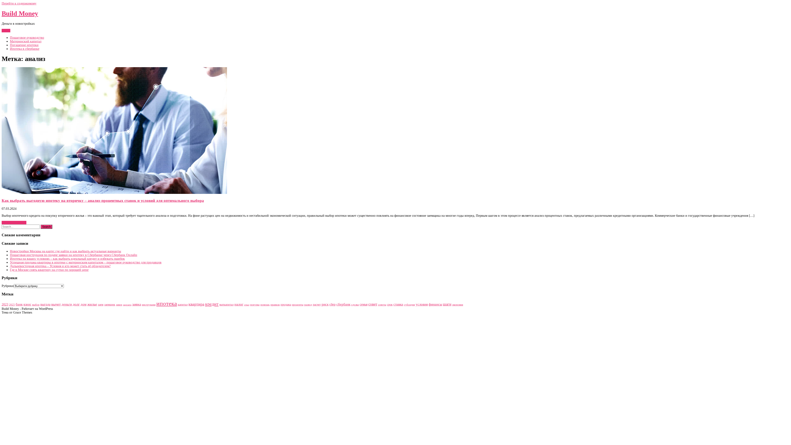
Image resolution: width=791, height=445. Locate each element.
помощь (265, 304)
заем (100, 304)
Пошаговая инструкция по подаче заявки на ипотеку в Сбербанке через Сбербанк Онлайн (73, 255)
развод (308, 304)
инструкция (149, 304)
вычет (56, 304)
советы (382, 304)
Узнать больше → (14, 222)
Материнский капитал (25, 41)
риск (325, 304)
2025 (12, 304)
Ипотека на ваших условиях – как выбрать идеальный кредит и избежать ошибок (67, 258)
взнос (27, 304)
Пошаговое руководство (27, 37)
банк (19, 304)
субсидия (409, 304)
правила (275, 304)
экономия (457, 304)
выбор (36, 304)
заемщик (109, 304)
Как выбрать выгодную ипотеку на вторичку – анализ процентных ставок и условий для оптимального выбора (103, 200)
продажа (286, 304)
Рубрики (8, 286)
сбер (332, 304)
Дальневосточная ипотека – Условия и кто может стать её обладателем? (60, 266)
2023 (5, 304)
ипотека (166, 303)
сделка (355, 304)
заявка (136, 304)
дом (84, 304)
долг (76, 304)
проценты (297, 304)
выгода (45, 304)
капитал (183, 304)
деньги (67, 304)
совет (372, 304)
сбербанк (343, 304)
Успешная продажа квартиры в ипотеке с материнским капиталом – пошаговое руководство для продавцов (85, 262)
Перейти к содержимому (19, 3)
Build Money (20, 13)
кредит (212, 304)
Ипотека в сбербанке (24, 48)
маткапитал (226, 304)
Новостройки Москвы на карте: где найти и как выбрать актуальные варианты (65, 251)
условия (422, 304)
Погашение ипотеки (24, 45)
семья (363, 304)
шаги (447, 304)
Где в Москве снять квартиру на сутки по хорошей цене (49, 270)
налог (238, 304)
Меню (6, 30)
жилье (92, 304)
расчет (317, 304)
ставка (398, 304)
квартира (196, 304)
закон (119, 304)
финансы (435, 304)
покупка (255, 304)
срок (390, 304)
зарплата (127, 305)
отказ (246, 305)
